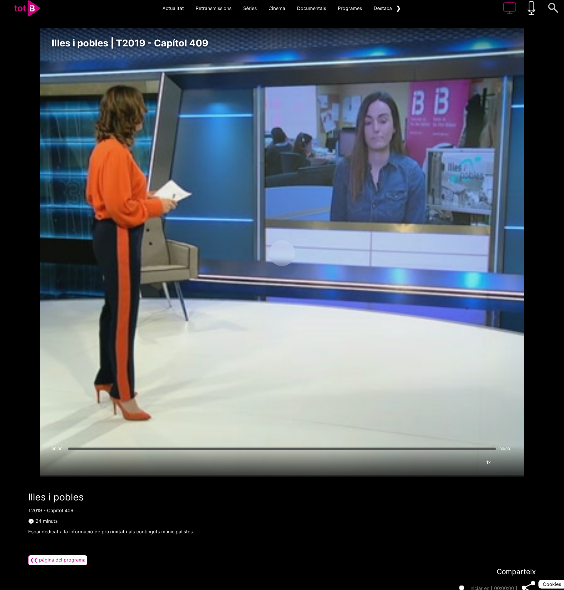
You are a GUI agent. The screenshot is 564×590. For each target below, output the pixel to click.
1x (488, 462)
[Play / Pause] (282, 253)
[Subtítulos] (453, 462)
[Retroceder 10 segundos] (251, 253)
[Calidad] (471, 462)
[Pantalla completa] (506, 462)
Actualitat (173, 8)
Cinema (276, 8)
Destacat (384, 8)
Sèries (250, 8)
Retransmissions (213, 8)
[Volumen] (58, 462)
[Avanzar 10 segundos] (313, 253)
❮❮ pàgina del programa (57, 560)
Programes (350, 8)
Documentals (311, 8)
